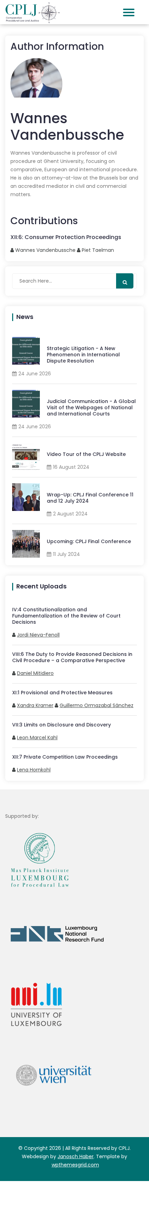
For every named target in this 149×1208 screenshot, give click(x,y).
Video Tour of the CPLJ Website (86, 454)
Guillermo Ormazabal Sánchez (96, 705)
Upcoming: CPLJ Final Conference (89, 541)
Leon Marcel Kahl (37, 737)
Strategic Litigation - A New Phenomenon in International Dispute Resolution (83, 354)
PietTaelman (98, 250)
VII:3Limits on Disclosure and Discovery (61, 725)
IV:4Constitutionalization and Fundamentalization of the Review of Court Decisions (66, 615)
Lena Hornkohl (34, 769)
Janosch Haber (76, 1156)
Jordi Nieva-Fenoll (38, 634)
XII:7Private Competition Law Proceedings (65, 757)
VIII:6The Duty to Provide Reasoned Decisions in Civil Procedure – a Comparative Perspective (72, 657)
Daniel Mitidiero (35, 673)
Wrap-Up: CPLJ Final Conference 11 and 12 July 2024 (90, 498)
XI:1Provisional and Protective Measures (62, 692)
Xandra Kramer (35, 705)
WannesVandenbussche (45, 250)
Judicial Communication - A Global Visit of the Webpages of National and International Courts (91, 407)
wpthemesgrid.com (75, 1164)
